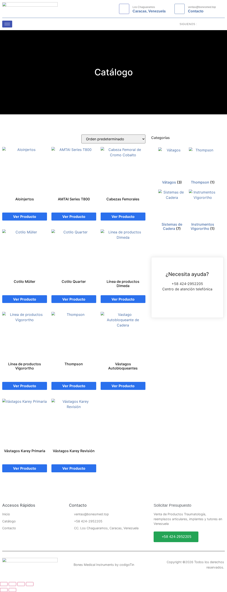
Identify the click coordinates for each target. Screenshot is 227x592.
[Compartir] (21, 584)
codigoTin (126, 565)
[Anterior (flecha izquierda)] (4, 590)
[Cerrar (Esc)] (29, 584)
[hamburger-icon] (7, 24)
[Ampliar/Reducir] (4, 584)
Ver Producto (24, 216)
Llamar (187, 305)
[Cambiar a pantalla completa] (12, 584)
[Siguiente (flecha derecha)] (12, 590)
